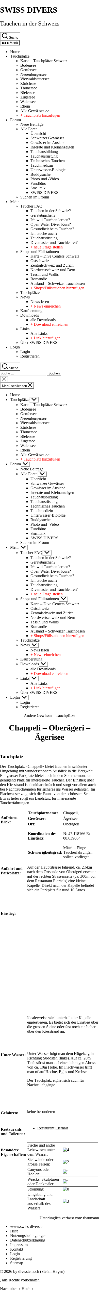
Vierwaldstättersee (35, 79)
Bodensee (28, 65)
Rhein (25, 106)
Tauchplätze (19, 56)
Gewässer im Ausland (47, 142)
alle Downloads (43, 320)
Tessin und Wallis (44, 274)
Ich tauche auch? (43, 233)
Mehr (14, 201)
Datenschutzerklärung (27, 1240)
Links (24, 329)
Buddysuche (40, 174)
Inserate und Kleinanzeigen (52, 147)
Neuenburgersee (33, 74)
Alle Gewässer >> (35, 111)
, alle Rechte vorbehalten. (20, 1280)
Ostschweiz (39, 261)
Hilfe (14, 1231)
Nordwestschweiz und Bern (52, 270)
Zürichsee (28, 83)
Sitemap (16, 1263)
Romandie (38, 279)
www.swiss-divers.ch (27, 1226)
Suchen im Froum (34, 197)
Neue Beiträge (31, 124)
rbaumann (91, 1218)
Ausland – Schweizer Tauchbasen (57, 283)
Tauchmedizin (41, 165)
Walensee (28, 101)
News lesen (39, 301)
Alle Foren (29, 129)
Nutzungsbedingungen (28, 1235)
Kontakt (16, 1249)
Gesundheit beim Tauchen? (52, 229)
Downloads (29, 315)
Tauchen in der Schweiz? (50, 211)
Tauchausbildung (44, 151)
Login (15, 347)
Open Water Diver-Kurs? (50, 224)
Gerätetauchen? (42, 215)
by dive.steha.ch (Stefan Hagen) (38, 1271)
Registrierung (21, 1258)
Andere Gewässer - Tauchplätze (49, 715)
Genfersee (28, 70)
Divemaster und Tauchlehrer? (54, 242)
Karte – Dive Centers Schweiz (54, 256)
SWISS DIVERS (28, 9)
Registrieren (30, 356)
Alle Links (38, 333)
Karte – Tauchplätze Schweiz (43, 61)
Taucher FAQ (31, 206)
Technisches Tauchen (47, 161)
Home (15, 51)
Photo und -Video (44, 179)
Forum (15, 120)
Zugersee (27, 97)
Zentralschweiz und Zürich (52, 265)
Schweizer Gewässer (47, 138)
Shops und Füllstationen (39, 251)
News (25, 297)
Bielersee (27, 92)
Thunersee (28, 88)
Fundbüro (38, 183)
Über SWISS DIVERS (38, 342)
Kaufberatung (31, 311)
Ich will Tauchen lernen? (50, 220)
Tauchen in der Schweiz (29, 23)
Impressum (19, 1245)
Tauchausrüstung (44, 156)
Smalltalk (37, 188)
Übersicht (38, 133)
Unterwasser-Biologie (47, 170)
